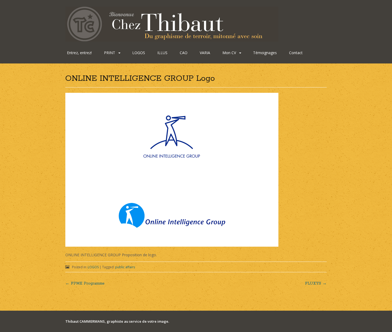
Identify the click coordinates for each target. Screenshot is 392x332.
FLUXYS (316, 283)
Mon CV (229, 52)
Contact (296, 52)
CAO (183, 52)
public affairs (125, 267)
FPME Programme (85, 283)
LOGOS (138, 52)
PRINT (109, 52)
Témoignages (265, 52)
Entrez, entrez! (79, 52)
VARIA (205, 52)
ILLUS (162, 52)
